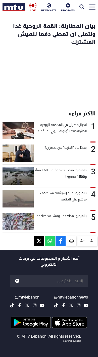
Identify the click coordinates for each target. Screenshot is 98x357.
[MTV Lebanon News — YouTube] (86, 305)
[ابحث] (81, 7)
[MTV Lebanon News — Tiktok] (56, 305)
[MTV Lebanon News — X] (71, 305)
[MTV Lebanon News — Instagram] (78, 305)
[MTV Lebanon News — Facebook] (63, 305)
